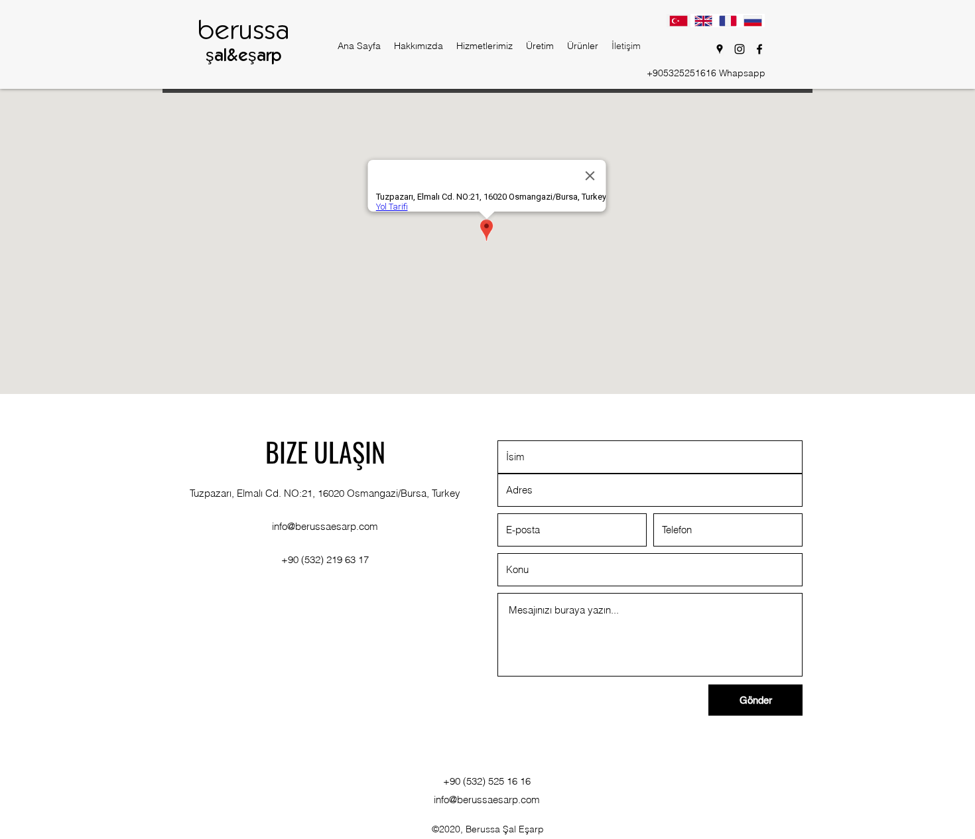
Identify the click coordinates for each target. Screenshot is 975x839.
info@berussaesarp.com (325, 526)
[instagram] (739, 49)
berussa (243, 32)
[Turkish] (678, 20)
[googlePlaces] (719, 49)
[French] (728, 20)
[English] (702, 20)
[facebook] (759, 49)
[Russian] (752, 20)
